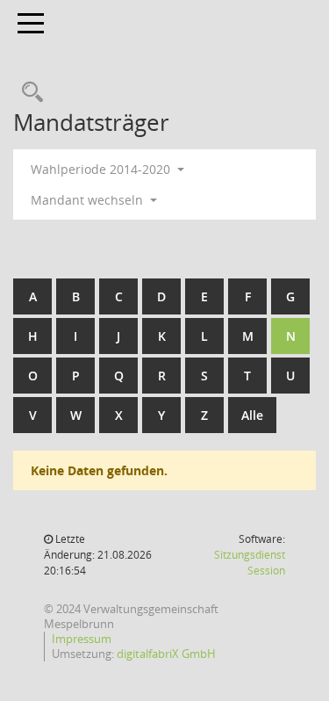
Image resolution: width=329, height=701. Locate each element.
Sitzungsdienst (249, 562)
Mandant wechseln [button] (89, 200)
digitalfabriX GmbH (166, 653)
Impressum (81, 639)
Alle (252, 415)
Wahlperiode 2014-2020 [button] (102, 169)
